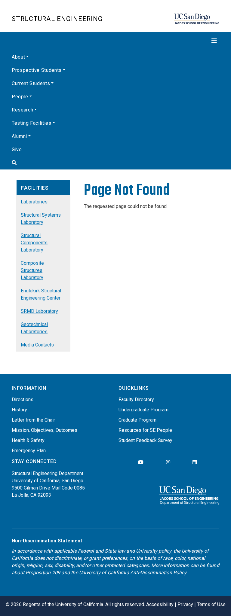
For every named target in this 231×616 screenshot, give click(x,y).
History (19, 410)
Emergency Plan (29, 450)
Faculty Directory (136, 399)
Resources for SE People (145, 430)
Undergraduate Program (143, 410)
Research (22, 110)
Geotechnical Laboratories (34, 328)
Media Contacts (37, 345)
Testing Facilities (31, 123)
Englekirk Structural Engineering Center (41, 294)
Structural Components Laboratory (34, 243)
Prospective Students (37, 70)
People (20, 96)
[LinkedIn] (194, 462)
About (18, 57)
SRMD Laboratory (39, 311)
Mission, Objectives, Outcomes (44, 430)
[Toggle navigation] (115, 41)
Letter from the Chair (33, 420)
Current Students (31, 83)
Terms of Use (211, 604)
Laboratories (34, 202)
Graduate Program (137, 420)
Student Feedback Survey (145, 440)
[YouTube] (140, 462)
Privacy (185, 604)
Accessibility (160, 604)
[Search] (115, 162)
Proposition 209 (43, 572)
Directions (22, 399)
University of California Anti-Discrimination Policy (132, 572)
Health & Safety (28, 440)
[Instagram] (168, 462)
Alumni (19, 136)
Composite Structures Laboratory (32, 270)
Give (17, 149)
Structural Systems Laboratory (41, 218)
